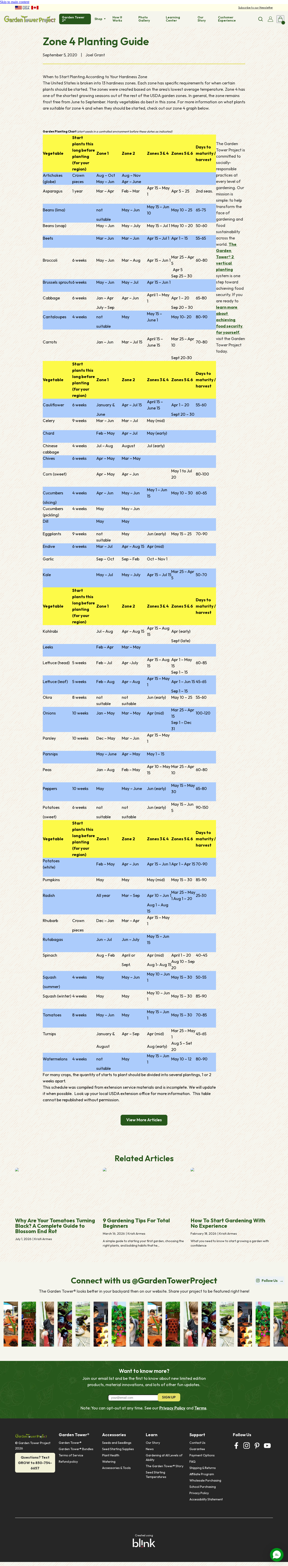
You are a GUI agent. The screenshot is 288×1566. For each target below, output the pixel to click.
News (150, 1449)
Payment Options (202, 1455)
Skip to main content (14, 2)
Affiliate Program (201, 1474)
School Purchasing (202, 1487)
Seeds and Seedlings (116, 1443)
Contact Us (197, 1443)
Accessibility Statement (206, 1499)
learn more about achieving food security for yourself (229, 320)
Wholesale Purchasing (205, 1480)
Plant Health (110, 1455)
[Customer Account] (270, 19)
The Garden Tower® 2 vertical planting (226, 257)
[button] (277, 1555)
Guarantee (197, 1449)
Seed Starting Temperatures (156, 1474)
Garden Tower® (70, 1443)
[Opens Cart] (280, 19)
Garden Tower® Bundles (76, 1449)
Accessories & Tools (116, 1468)
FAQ (192, 1462)
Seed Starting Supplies (118, 1449)
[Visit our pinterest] (257, 1445)
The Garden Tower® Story (164, 1466)
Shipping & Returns (202, 1468)
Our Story (153, 1443)
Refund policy (68, 1462)
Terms (200, 1408)
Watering (108, 1462)
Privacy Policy (172, 1408)
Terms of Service (71, 1455)
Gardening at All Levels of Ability (164, 1457)
